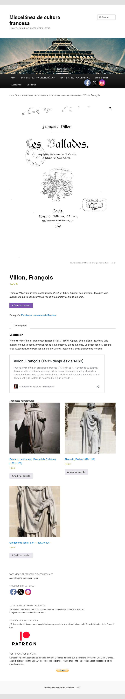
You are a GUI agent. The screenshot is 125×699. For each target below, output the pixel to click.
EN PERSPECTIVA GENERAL (75, 77)
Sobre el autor (101, 77)
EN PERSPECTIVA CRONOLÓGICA (38, 77)
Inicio (12, 77)
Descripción (20, 325)
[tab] (20, 325)
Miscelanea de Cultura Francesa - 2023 (62, 687)
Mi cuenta (31, 84)
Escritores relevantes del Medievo (66, 95)
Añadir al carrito (21, 305)
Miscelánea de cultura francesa (34, 20)
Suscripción (15, 84)
